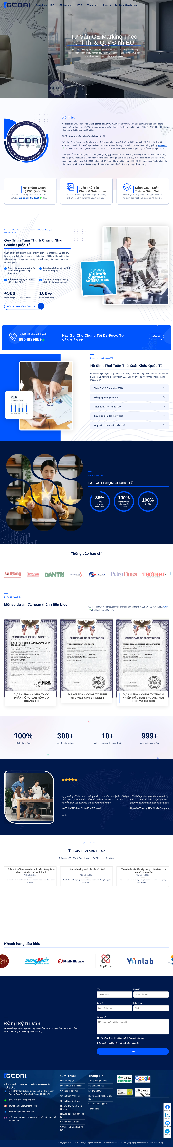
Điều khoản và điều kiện (107, 1043)
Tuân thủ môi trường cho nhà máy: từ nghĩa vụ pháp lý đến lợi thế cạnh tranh (31, 870)
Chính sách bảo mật (130, 1043)
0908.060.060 (29, 1100)
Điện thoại (137, 1003)
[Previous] (6, 49)
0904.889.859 (15, 1100)
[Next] (166, 49)
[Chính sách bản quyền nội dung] (142, 1092)
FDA (79, 5)
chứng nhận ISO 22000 (28, 198)
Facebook (167, 1110)
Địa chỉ (100, 1003)
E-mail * (136, 989)
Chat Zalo (167, 1118)
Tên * (99, 989)
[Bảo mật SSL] (125, 1092)
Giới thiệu (41, 5)
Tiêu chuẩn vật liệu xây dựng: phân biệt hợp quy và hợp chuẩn (143, 870)
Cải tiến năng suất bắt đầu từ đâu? (87, 869)
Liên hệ (107, 5)
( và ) (118, 1043)
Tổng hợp (92, 5)
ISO (52, 5)
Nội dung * (101, 1017)
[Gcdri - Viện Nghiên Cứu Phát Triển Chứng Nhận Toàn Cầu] (77, 961)
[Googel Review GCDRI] (142, 1079)
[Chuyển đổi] (164, 388)
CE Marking (65, 5)
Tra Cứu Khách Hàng (126, 5)
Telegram (167, 1134)
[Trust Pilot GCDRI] (125, 1079)
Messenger (167, 1126)
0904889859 (30, 339)
